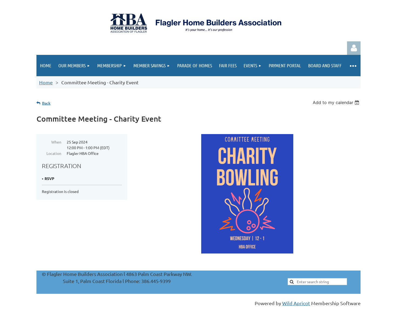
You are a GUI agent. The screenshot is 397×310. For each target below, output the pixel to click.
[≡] (353, 65)
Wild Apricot (296, 303)
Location (53, 153)
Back (46, 103)
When (56, 141)
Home (46, 82)
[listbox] (337, 102)
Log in (354, 48)
